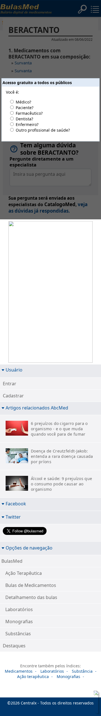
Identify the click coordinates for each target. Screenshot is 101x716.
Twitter (13, 517)
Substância (82, 671)
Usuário (14, 370)
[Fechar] (94, 694)
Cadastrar (13, 396)
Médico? (23, 102)
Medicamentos (19, 671)
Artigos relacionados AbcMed (37, 408)
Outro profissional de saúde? (43, 130)
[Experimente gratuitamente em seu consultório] (50, 292)
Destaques (14, 646)
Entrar (9, 383)
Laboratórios (19, 609)
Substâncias (18, 634)
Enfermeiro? (27, 124)
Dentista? (24, 118)
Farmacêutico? (29, 113)
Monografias (19, 621)
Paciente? (24, 107)
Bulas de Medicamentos (30, 585)
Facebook (16, 503)
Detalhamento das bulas (31, 597)
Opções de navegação (29, 548)
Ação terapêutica (33, 676)
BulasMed (11, 561)
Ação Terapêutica (23, 573)
